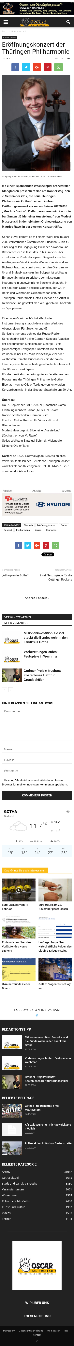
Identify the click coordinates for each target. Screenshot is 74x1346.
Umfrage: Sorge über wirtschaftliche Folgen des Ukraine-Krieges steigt (55, 946)
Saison (38, 529)
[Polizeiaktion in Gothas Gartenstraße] (12, 1148)
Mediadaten (53, 1330)
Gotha (64, 525)
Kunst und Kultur (13, 1207)
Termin (6, 1219)
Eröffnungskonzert (46, 525)
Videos (6, 1213)
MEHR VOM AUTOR (16, 622)
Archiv (6, 1172)
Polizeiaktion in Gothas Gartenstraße (48, 1143)
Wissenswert (10, 1195)
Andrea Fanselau (37, 598)
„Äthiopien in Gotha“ (15, 575)
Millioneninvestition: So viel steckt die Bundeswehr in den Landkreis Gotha (45, 637)
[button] (68, 22)
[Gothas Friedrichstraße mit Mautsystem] (12, 1111)
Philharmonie (23, 529)
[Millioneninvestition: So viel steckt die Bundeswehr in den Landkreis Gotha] (12, 637)
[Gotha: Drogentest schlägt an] (55, 969)
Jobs (66, 1330)
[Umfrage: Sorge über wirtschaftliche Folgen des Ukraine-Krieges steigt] (55, 927)
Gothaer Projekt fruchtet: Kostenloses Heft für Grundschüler (42, 675)
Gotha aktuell (9, 37)
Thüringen (51, 529)
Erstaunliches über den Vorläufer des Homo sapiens (16, 946)
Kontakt (37, 1334)
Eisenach (28, 525)
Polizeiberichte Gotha (16, 1201)
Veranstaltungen (13, 1189)
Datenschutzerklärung (31, 1330)
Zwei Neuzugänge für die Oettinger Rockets (56, 577)
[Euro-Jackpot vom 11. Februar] (19, 890)
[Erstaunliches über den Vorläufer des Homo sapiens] (19, 927)
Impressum (9, 1330)
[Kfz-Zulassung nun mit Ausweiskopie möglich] (12, 1129)
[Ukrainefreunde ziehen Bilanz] (19, 969)
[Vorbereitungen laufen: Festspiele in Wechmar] (12, 656)
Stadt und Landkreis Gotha (19, 1183)
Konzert (8, 529)
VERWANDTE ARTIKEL (18, 617)
